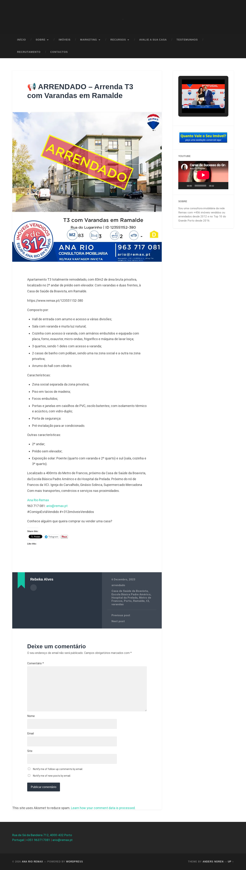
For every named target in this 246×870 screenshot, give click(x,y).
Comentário (35, 663)
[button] (195, 103)
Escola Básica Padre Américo (131, 594)
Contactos (59, 52)
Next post (118, 621)
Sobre (40, 39)
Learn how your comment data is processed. (103, 808)
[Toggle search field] (228, 52)
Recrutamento (29, 52)
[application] (203, 175)
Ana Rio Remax (38, 500)
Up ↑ (231, 861)
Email (30, 733)
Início (21, 39)
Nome (31, 716)
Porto (128, 601)
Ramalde (139, 601)
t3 (147, 601)
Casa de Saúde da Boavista (129, 591)
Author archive (33, 587)
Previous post (120, 615)
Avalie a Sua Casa (153, 39)
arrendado (118, 585)
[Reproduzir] (183, 185)
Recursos (118, 39)
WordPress (74, 861)
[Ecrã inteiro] (223, 185)
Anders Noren (213, 861)
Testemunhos (187, 39)
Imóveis (64, 39)
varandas (117, 604)
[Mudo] (218, 185)
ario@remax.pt (57, 506)
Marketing (88, 39)
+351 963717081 (38, 840)
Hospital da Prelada (124, 597)
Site (29, 751)
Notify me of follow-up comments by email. (58, 769)
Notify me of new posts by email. (52, 775)
